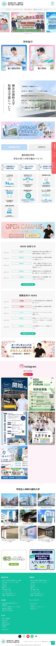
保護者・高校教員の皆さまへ (9, 595)
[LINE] (32, 636)
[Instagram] (23, 636)
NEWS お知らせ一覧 (28, 284)
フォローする (28, 374)
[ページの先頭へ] (53, 643)
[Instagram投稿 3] (14, 428)
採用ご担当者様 (6, 624)
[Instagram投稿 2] (41, 394)
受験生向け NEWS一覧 (28, 333)
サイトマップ (38, 641)
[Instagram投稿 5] (14, 462)
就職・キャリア (6, 587)
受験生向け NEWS (38, 9)
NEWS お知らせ (28, 9)
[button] (24, 33)
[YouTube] (28, 636)
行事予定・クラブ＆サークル (37, 607)
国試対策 (4, 586)
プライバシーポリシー (29, 641)
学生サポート (33, 605)
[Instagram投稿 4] (41, 428)
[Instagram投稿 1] (14, 394)
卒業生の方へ (5, 622)
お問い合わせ (5, 629)
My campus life (34, 603)
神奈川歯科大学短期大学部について (10, 603)
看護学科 (41, 147)
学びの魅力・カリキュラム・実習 (10, 582)
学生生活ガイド (34, 608)
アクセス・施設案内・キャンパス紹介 (11, 607)
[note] (36, 636)
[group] (28, 22)
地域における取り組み (7, 610)
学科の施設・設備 (6, 589)
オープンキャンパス (18, 9)
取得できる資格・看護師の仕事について (40, 580)
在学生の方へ (5, 620)
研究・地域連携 (6, 618)
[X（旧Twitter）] (19, 636)
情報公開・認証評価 (7, 608)
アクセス (4, 627)
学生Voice (4, 584)
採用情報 (4, 626)
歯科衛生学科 (14, 147)
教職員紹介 (4, 605)
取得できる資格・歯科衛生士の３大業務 (11, 580)
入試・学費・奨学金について (9, 593)
